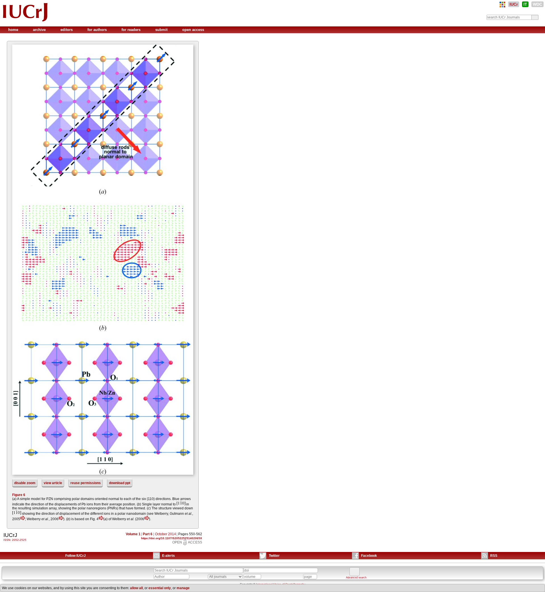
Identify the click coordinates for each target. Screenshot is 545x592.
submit (162, 30)
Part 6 (147, 534)
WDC (537, 4)
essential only (159, 588)
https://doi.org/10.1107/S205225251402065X (171, 538)
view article (53, 483)
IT (525, 4)
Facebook (369, 556)
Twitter (274, 556)
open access (193, 30)
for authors (97, 30)
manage (183, 588)
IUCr (514, 4)
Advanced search (356, 577)
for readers (131, 30)
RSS (493, 556)
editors (67, 30)
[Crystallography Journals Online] (502, 4)
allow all (136, 588)
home (13, 30)
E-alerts (168, 556)
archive (40, 30)
